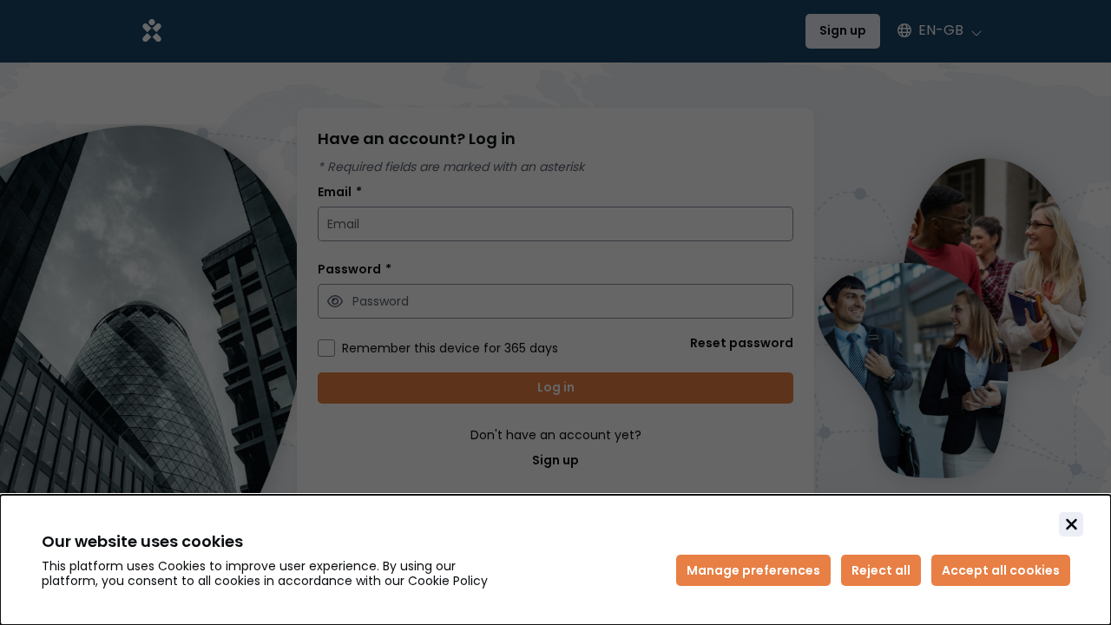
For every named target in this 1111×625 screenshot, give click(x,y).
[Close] (1071, 524)
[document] (555, 560)
